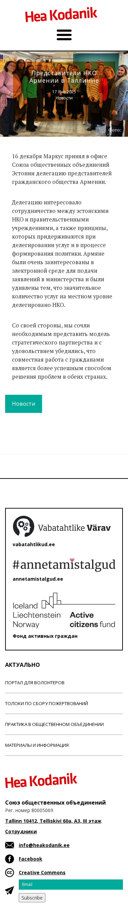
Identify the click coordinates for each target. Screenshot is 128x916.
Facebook (30, 859)
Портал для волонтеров (35, 682)
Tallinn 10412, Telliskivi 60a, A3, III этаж (53, 821)
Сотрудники (21, 831)
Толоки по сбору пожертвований (46, 703)
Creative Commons (42, 872)
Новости (64, 98)
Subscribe (32, 897)
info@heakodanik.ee (44, 845)
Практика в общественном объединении (54, 724)
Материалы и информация (37, 745)
